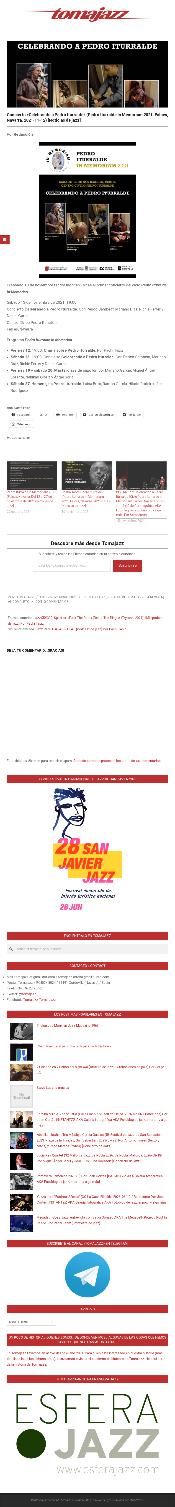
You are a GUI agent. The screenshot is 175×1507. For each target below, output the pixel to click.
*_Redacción (114, 597)
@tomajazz (27, 994)
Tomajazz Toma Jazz (39, 1000)
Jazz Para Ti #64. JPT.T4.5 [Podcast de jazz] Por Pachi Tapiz (81, 629)
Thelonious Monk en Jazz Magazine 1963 (68, 1026)
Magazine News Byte (98, 1500)
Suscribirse (127, 565)
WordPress (136, 1500)
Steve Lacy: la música (53, 1088)
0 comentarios (56, 601)
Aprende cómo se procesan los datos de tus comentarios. (117, 761)
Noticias (96, 597)
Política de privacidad (45, 1500)
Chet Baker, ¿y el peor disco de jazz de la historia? (74, 1046)
